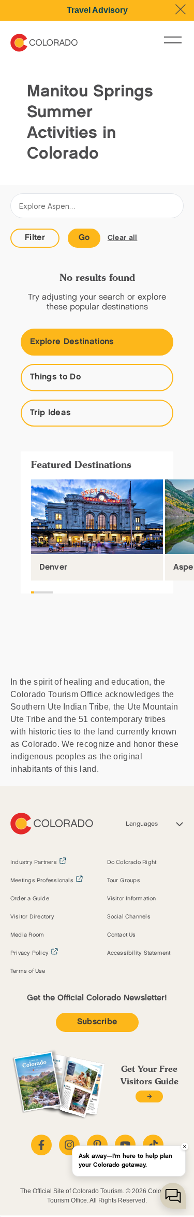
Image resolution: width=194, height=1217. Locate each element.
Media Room (27, 935)
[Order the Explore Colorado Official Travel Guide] (149, 1096)
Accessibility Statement (139, 953)
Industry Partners (33, 862)
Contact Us (121, 935)
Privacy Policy (29, 953)
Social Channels (129, 916)
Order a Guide (29, 898)
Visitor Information (131, 898)
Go (84, 238)
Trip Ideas (50, 413)
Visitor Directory (32, 916)
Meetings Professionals (41, 880)
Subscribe (97, 1022)
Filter (35, 238)
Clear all (123, 237)
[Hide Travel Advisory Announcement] (180, 9)
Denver (53, 567)
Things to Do (55, 377)
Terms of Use (28, 971)
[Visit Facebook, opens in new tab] (41, 1145)
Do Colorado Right (132, 862)
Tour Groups (123, 880)
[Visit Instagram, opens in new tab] (69, 1145)
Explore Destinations (72, 342)
